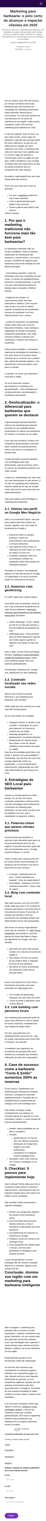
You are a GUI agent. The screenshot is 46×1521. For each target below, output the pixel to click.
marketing (22, 195)
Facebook (9, 1450)
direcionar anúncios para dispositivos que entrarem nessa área (23, 612)
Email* (7, 1486)
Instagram (9, 1457)
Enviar (11, 1516)
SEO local (22, 988)
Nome (7, 1475)
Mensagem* (10, 1497)
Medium (8, 1463)
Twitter (7, 1445)
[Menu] (41, 4)
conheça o (27, 1407)
